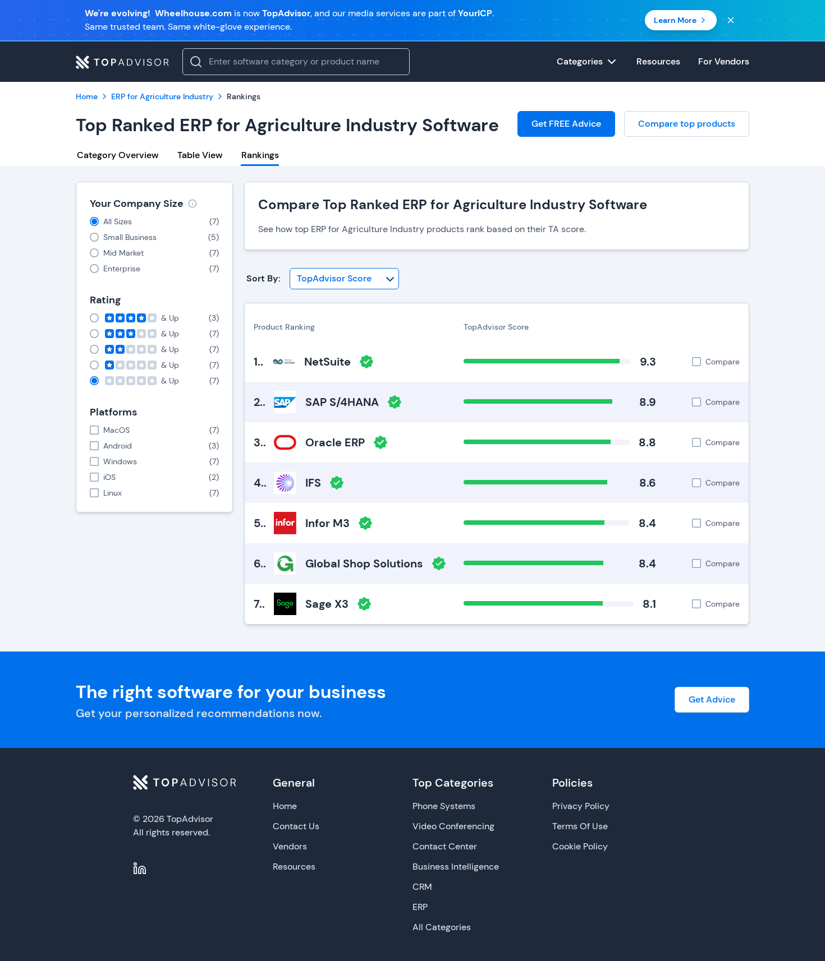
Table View (199, 155)
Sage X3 (327, 604)
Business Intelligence (455, 866)
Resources (294, 866)
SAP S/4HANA (342, 402)
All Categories (441, 927)
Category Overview (117, 155)
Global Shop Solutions (364, 563)
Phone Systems (443, 806)
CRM (422, 887)
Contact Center (444, 846)
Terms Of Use (580, 826)
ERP (420, 907)
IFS (313, 482)
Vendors (290, 846)
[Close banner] (730, 20)
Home (285, 806)
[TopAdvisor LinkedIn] (139, 868)
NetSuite (327, 361)
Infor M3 (327, 523)
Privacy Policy (580, 806)
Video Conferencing (453, 826)
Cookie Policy (580, 846)
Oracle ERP (335, 442)
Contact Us (296, 826)
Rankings (260, 155)
